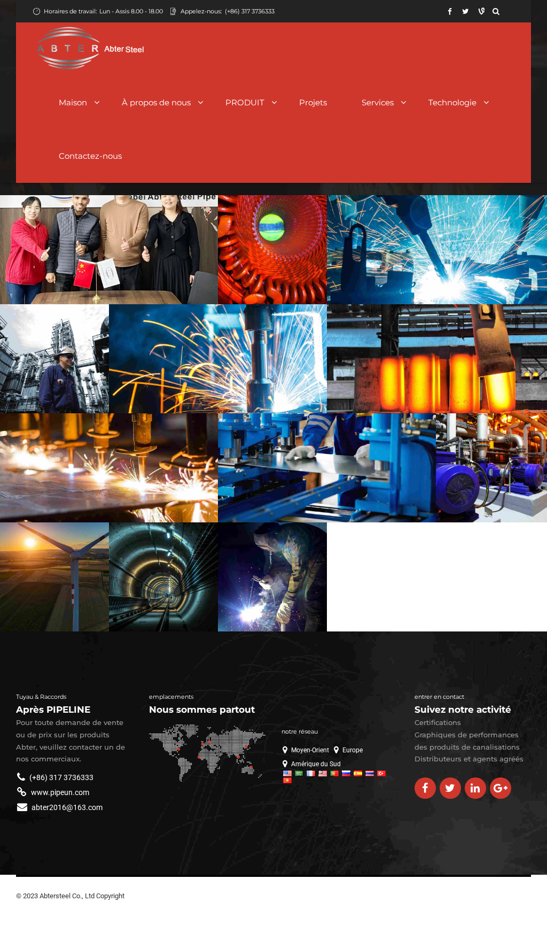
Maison (73, 102)
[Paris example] (437, 359)
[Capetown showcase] (218, 358)
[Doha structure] (272, 249)
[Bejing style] (54, 576)
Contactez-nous (90, 156)
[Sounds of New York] (272, 576)
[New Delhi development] (437, 250)
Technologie (452, 102)
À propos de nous (156, 102)
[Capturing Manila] (163, 576)
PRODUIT (244, 102)
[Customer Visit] (109, 249)
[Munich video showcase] (327, 467)
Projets (313, 102)
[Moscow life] (491, 469)
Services (378, 102)
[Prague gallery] (109, 467)
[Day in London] (54, 358)
